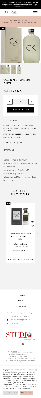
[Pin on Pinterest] (17, 143)
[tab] (9, 151)
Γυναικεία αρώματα (9, 22)
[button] (20, 259)
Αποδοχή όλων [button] (26, 393)
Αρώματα (25, 20)
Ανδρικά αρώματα (21, 129)
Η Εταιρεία (20, 295)
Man (27, 134)
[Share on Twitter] (14, 143)
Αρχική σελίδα (15, 20)
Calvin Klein (16, 134)
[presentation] (4, 45)
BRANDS (20, 301)
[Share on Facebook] (11, 143)
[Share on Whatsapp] (21, 143)
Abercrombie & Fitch (20, 247)
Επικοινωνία (20, 306)
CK (23, 134)
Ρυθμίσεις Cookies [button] (10, 393)
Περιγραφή (9, 150)
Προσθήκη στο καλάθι (21, 110)
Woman (33, 134)
